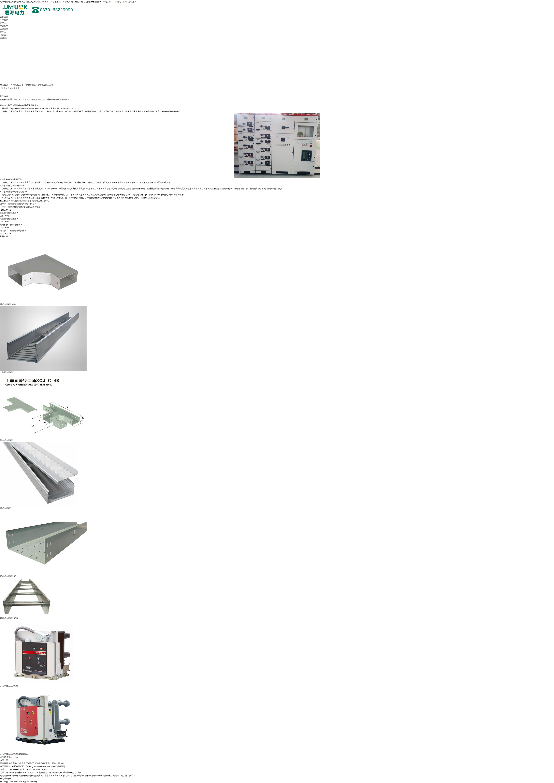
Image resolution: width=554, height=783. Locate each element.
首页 (16, 99)
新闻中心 (4, 32)
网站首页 (4, 17)
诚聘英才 (4, 35)
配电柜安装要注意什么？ (11, 224)
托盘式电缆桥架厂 (8, 576)
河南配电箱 (30, 84)
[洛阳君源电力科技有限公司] (9, 758)
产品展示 (21, 763)
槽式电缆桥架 (6, 508)
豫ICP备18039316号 (28, 781)
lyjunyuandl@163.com (42, 769)
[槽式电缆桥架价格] (43, 270)
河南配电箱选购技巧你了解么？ (22, 203)
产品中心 (4, 23)
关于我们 (4, 20)
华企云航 (14, 781)
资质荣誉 (4, 29)
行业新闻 (24, 99)
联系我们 (4, 38)
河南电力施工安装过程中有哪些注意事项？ (50, 99)
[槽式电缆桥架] (43, 474)
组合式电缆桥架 (7, 440)
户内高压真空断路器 (9, 686)
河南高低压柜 (42, 1)
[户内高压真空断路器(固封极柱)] (43, 719)
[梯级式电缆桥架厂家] (26, 597)
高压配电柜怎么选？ (9, 218)
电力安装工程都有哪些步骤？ (13, 230)
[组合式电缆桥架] (43, 406)
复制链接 (60, 766)
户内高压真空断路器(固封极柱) (14, 754)
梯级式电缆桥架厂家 (9, 618)
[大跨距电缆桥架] (43, 338)
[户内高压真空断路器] (43, 652)
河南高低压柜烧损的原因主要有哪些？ (25, 206)
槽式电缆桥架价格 (8, 304)
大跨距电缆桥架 (7, 372)
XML (63, 763)
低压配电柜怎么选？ (9, 212)
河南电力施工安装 (45, 84)
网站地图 (56, 763)
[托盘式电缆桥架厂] (43, 542)
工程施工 (4, 26)
